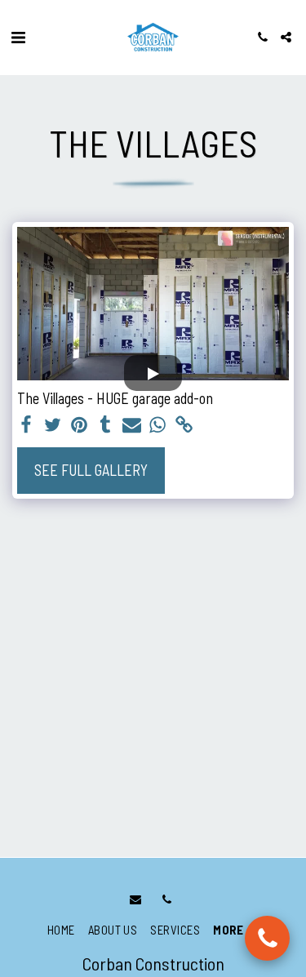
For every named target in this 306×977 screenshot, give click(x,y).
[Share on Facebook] (26, 425)
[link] (184, 425)
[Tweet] (52, 425)
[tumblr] (104, 425)
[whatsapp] (158, 425)
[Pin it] (78, 425)
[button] (18, 36)
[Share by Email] (131, 425)
